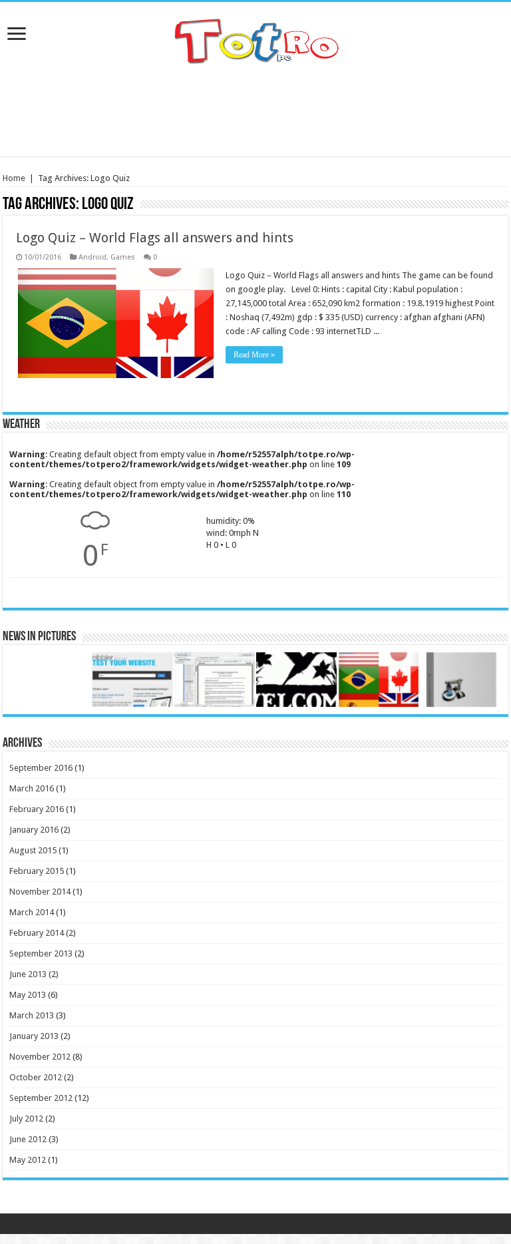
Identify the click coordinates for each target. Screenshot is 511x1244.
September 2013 (41, 953)
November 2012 (40, 1057)
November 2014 (40, 892)
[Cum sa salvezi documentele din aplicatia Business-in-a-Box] (214, 680)
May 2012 (27, 1160)
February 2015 (36, 871)
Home (14, 178)
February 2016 (36, 809)
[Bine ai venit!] (296, 680)
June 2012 (28, 1139)
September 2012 (41, 1098)
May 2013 (27, 995)
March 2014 (31, 912)
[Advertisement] (255, 113)
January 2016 (34, 830)
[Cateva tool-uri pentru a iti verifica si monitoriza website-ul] (132, 680)
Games (122, 257)
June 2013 (28, 974)
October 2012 (35, 1077)
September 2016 (41, 768)
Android (92, 257)
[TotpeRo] (255, 40)
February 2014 (36, 933)
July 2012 (26, 1119)
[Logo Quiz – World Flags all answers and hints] (378, 680)
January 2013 (34, 1036)
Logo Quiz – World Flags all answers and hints (154, 238)
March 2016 (31, 788)
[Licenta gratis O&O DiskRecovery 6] (461, 680)
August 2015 (33, 850)
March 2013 (31, 1015)
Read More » (254, 354)
